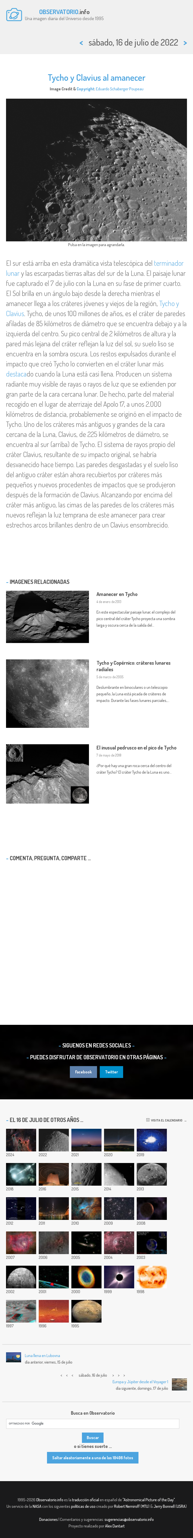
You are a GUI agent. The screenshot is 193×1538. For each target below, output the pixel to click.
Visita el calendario (166, 1120)
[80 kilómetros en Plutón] (86, 1174)
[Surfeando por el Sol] (119, 1277)
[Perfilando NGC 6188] (86, 1208)
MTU (145, 1506)
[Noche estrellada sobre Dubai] (54, 1208)
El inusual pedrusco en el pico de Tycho (136, 747)
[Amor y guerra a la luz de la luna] (86, 1140)
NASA (37, 1506)
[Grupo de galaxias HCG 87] (86, 1242)
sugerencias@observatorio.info (129, 1519)
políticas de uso (83, 1506)
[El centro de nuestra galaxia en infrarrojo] (54, 1242)
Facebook (83, 1071)
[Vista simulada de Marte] (152, 1242)
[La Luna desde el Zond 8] (152, 1174)
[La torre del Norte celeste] (54, 1174)
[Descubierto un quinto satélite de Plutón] (21, 1208)
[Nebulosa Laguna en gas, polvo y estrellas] (21, 1242)
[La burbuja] (119, 1242)
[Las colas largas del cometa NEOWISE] (119, 1140)
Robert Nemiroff (127, 1506)
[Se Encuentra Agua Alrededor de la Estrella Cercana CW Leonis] (54, 1277)
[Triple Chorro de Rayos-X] (152, 1277)
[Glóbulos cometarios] (21, 1140)
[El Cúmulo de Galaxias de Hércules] (119, 1208)
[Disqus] (96, 930)
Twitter (111, 1071)
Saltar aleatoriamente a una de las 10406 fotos (92, 1457)
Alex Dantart (115, 1525)
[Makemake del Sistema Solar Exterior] (152, 1208)
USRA (181, 1506)
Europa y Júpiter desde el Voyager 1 (140, 1381)
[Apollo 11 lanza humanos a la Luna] (152, 1140)
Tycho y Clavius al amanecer (97, 77)
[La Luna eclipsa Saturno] (119, 1174)
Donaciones (48, 1519)
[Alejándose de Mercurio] (21, 1277)
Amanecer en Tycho (116, 594)
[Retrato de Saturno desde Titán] (54, 1311)
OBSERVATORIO (58, 12)
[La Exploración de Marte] (86, 1311)
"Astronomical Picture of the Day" (149, 1499)
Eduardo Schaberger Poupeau (119, 88)
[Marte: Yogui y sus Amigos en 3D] (21, 1311)
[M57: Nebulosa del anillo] (86, 1277)
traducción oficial (85, 1499)
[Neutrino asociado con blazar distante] (21, 1174)
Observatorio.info (49, 1499)
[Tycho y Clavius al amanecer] (54, 1140)
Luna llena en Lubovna (42, 1355)
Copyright (85, 88)
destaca (16, 373)
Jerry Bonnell (164, 1506)
